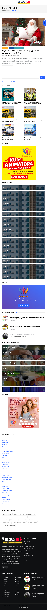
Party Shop (4, 455)
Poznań (4, 506)
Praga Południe (7, 592)
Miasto (22, 334)
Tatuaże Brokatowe (6, 462)
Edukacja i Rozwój (19, 315)
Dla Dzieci (12, 315)
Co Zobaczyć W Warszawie (8, 517)
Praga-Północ (27, 334)
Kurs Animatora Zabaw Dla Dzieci (35, 517)
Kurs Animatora (5, 453)
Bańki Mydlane (5, 460)
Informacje (27, 541)
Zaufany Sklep (5, 486)
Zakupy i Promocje (37, 315)
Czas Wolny (12, 334)
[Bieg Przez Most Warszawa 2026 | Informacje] (30, 130)
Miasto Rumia (5, 442)
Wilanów (18, 588)
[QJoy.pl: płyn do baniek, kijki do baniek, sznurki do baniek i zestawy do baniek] (5, 327)
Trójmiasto (4, 440)
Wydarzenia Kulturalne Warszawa (19, 522)
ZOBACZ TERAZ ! (23, 305)
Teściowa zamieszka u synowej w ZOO (20, 336)
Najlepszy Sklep (5, 488)
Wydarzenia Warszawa (32, 522)
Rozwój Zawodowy (23, 519)
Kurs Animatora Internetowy (8, 451)
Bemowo (5, 579)
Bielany (5, 583)
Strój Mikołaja (5, 464)
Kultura (26, 553)
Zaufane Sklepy (5, 466)
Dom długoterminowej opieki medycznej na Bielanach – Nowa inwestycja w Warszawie (32, 104)
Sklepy (3, 473)
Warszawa (33, 334)
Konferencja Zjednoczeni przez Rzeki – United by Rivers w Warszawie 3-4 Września (12, 104)
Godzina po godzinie (6, 81)
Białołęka (6, 581)
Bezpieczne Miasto (29, 546)
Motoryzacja (28, 557)
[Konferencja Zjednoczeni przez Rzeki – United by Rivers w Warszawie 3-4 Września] (8, 94)
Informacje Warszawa (6, 438)
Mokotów (6, 585)
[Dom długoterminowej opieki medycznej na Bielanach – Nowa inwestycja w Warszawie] (30, 94)
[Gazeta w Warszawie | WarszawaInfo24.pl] (8, 130)
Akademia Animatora (7, 514)
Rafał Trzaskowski (14, 519)
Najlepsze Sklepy (6, 471)
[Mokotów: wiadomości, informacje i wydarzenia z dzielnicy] (30, 112)
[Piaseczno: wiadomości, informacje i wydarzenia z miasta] (8, 112)
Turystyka (27, 543)
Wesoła (18, 585)
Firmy (16, 324)
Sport (26, 560)
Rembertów (6, 594)
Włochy (18, 590)
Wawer (18, 583)
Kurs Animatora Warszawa (21, 517)
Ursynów (18, 581)
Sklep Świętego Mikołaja (7, 449)
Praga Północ (5, 519)
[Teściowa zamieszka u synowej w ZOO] (5, 336)
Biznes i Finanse (29, 548)
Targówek (19, 577)
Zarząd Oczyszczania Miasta (9, 525)
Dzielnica (18, 334)
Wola (18, 592)
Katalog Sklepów (5, 475)
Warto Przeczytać (28, 315)
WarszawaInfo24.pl (7, 55)
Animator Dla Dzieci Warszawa (29, 514)
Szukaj (42, 77)
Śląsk (3, 503)
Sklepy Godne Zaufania (7, 477)
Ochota (5, 588)
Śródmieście (6, 596)
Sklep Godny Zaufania (7, 479)
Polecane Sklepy (5, 468)
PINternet (4, 446)
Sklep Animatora (5, 457)
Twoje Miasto (5, 444)
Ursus (18, 579)
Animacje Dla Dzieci (17, 514)
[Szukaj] (45, 2)
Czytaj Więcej (7, 66)
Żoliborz (18, 594)
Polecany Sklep (5, 492)
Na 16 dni (13, 81)
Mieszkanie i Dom (29, 555)
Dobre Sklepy (5, 497)
